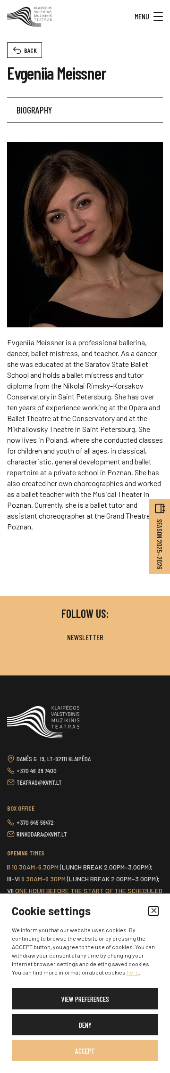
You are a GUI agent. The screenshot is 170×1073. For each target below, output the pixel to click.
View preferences (85, 999)
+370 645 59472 (35, 822)
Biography (34, 109)
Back (30, 50)
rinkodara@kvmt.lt (42, 834)
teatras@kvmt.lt (39, 782)
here (133, 972)
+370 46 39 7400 (37, 770)
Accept (85, 1051)
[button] (153, 911)
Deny (85, 1025)
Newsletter (85, 637)
